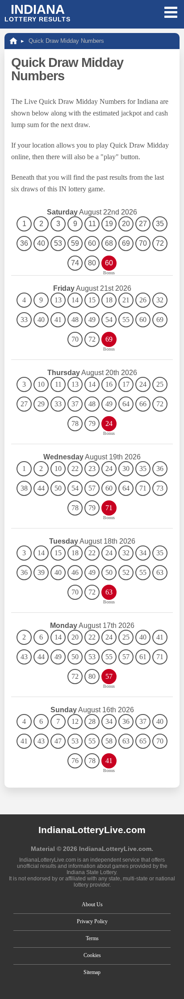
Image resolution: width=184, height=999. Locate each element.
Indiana (37, 12)
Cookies (92, 955)
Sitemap (92, 972)
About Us (92, 904)
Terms (92, 938)
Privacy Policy (92, 921)
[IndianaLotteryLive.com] (13, 40)
